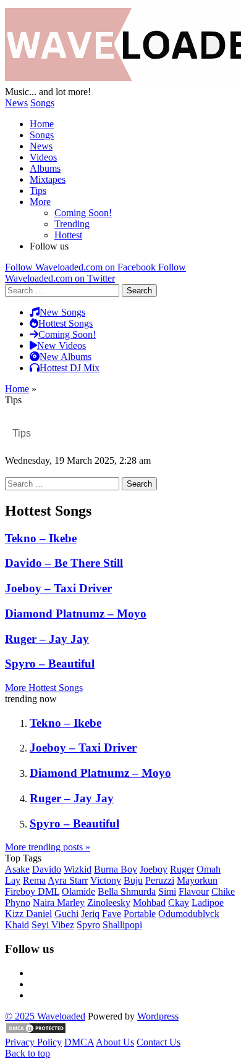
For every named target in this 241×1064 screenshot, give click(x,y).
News (16, 103)
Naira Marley (59, 902)
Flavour (194, 891)
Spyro (88, 924)
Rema (34, 880)
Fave (111, 913)
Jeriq (90, 913)
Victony (105, 880)
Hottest (68, 235)
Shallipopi (122, 924)
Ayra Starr (68, 880)
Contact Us (158, 1042)
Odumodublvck (188, 913)
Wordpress (158, 1016)
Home (42, 124)
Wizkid (77, 869)
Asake (17, 869)
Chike (223, 891)
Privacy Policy (33, 1042)
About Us (115, 1042)
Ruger (182, 869)
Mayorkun (197, 880)
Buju (133, 880)
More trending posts (47, 847)
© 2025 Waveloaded (45, 1016)
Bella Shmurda (127, 891)
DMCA (79, 1042)
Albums (45, 168)
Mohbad (149, 902)
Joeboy (153, 869)
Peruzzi (159, 880)
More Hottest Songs (44, 687)
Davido (46, 869)
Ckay (178, 902)
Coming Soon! (83, 212)
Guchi (66, 913)
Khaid (17, 924)
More (40, 201)
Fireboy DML (32, 891)
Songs (42, 103)
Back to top (27, 1053)
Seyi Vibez (53, 924)
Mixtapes (48, 179)
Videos (43, 157)
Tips (38, 190)
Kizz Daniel (28, 913)
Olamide (78, 891)
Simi (167, 891)
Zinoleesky (108, 902)
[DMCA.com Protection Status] (36, 1031)
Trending (72, 224)
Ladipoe (208, 902)
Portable (140, 913)
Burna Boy (115, 869)
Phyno (17, 902)
